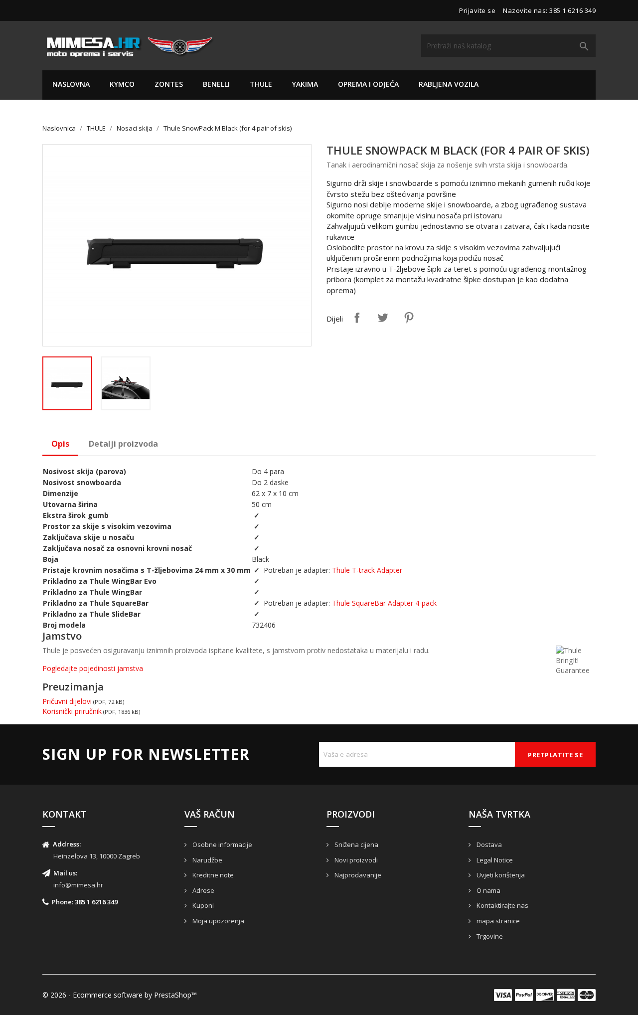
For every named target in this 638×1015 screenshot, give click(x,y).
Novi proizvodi (355, 859)
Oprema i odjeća (368, 84)
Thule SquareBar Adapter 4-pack (384, 603)
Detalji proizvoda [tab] (123, 443)
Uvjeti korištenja (500, 874)
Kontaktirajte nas (501, 905)
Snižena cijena (355, 844)
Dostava (488, 844)
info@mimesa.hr (78, 884)
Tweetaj (383, 318)
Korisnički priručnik (72, 711)
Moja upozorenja (217, 920)
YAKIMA (305, 84)
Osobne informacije (221, 844)
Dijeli (357, 318)
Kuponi (202, 905)
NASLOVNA (71, 84)
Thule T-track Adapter (367, 570)
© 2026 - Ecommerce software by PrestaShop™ (119, 995)
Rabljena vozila (448, 84)
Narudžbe (206, 859)
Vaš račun (209, 814)
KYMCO (122, 84)
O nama (487, 890)
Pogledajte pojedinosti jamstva (92, 668)
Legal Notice (494, 859)
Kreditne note (212, 874)
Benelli (216, 84)
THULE (261, 84)
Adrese (202, 890)
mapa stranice (497, 920)
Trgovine (489, 936)
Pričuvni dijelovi (67, 701)
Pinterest (409, 318)
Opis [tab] (60, 443)
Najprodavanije (357, 874)
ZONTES (169, 84)
